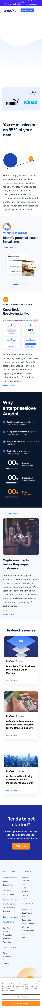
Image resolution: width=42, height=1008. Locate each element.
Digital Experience (10, 904)
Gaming (6, 964)
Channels (6, 911)
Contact (25, 898)
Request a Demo (27, 10)
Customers (26, 881)
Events (24, 888)
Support (25, 934)
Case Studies (27, 913)
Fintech (5, 967)
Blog (23, 916)
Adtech (5, 960)
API (23, 938)
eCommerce (7, 957)
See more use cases (11, 917)
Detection (6, 928)
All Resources (27, 909)
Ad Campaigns (8, 894)
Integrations (7, 938)
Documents (26, 920)
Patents (25, 895)
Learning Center (28, 931)
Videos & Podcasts (29, 924)
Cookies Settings (21, 997)
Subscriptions (8, 885)
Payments (6, 881)
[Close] (39, 982)
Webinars (25, 927)
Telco (5, 953)
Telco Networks (9, 907)
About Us (25, 877)
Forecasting (7, 935)
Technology (7, 942)
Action (5, 931)
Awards (25, 891)
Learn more (8, 247)
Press (24, 884)
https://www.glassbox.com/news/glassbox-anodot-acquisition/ (21, 5)
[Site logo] (10, 10)
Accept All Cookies (21, 1003)
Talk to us (21, 846)
